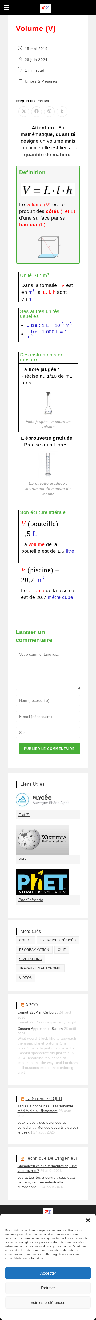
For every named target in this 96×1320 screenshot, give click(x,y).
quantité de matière (47, 154)
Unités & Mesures (41, 81)
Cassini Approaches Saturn (40, 1029)
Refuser (48, 1288)
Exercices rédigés (58, 940)
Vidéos (25, 978)
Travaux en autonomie (40, 968)
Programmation (34, 950)
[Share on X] (23, 111)
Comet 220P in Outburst (38, 1012)
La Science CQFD (44, 1098)
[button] (88, 1220)
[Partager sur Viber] (49, 111)
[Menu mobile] (6, 7)
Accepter (48, 1273)
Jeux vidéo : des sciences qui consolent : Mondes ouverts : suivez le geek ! (48, 1127)
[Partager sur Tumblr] (62, 111)
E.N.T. (24, 815)
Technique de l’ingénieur (51, 1158)
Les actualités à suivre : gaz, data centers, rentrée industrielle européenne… (46, 1182)
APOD (31, 1005)
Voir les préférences (48, 1302)
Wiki (22, 859)
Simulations (30, 959)
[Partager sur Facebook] (36, 111)
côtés (52, 211)
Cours (43, 101)
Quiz (62, 950)
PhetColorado (30, 900)
